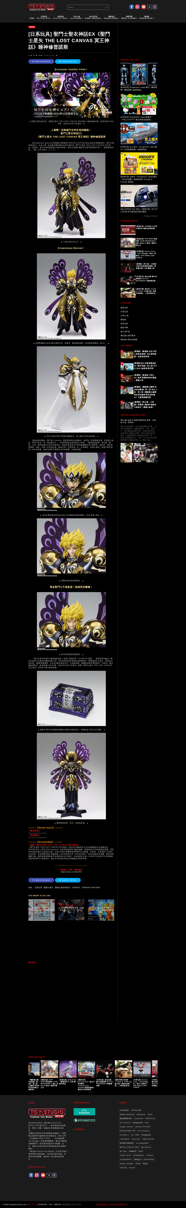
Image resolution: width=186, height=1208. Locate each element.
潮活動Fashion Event (146, 17)
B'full (150, 1114)
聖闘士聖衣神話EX (63, 887)
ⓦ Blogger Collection (151, 216)
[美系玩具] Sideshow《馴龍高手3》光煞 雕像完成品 (92, 1082)
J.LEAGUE (124, 1139)
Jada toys (135, 1139)
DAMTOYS (150, 1118)
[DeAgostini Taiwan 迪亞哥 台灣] (84, 1121)
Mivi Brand (146, 1147)
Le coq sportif (142, 1143)
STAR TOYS (125, 1155)
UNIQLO (137, 1159)
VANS (138, 1164)
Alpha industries (127, 1114)
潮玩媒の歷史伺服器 (129, 339)
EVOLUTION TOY (128, 1131)
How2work (146, 1135)
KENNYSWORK (127, 1143)
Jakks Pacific (148, 1139)
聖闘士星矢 (48, 887)
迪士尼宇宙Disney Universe (92, 17)
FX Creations (144, 1131)
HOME (32, 18)
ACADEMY (124, 1110)
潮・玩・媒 (33, 1204)
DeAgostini (138, 1123)
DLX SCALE (125, 1123)
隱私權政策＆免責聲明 (107, 1204)
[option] (37, 1072)
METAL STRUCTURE (129, 1147)
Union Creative (126, 1164)
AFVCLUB (136, 1110)
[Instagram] (137, 9)
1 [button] (92, 1093)
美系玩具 (124, 324)
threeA (132, 1168)
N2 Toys (123, 1151)
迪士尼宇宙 (125, 331)
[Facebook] (131, 9)
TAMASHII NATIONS (91, 887)
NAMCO (132, 1151)
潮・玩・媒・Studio (37, 55)
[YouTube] (143, 9)
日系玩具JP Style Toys (43, 17)
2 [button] (94, 1093)
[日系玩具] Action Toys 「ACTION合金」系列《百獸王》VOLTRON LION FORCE (146, 254)
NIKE (141, 1151)
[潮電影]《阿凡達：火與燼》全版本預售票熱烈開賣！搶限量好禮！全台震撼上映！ (146, 266)
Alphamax (141, 1114)
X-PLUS (123, 1168)
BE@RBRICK (126, 1118)
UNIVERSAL (149, 1159)
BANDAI (76, 887)
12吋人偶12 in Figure (75, 17)
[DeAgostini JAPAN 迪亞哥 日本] (84, 1115)
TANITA (149, 1155)
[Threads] (155, 9)
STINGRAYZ (138, 1155)
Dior (147, 1123)
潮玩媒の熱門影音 (128, 335)
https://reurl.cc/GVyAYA (71, 872)
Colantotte (138, 1118)
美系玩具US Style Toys (60, 17)
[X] (149, 9)
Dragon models (126, 1127)
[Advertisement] (71, 939)
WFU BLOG (76, 1204)
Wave (145, 1164)
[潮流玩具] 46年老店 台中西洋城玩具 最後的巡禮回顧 (146, 227)
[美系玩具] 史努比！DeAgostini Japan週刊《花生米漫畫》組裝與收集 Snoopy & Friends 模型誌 (139, 179)
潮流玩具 (124, 308)
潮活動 (123, 320)
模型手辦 (124, 328)
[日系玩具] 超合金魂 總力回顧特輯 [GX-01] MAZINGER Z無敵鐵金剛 (146, 279)
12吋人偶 (124, 316)
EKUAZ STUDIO (143, 1127)
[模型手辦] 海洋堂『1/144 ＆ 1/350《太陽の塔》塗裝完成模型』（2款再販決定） (146, 291)
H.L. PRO (135, 1135)
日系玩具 (32, 27)
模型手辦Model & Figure (128, 17)
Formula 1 (124, 1135)
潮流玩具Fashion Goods (111, 17)
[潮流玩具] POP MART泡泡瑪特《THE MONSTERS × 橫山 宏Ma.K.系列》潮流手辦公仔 (146, 242)
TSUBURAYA (126, 1159)
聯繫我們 (122, 1204)
